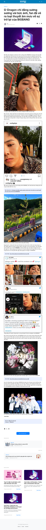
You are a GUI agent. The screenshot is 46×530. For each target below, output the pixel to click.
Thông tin (5, 6)
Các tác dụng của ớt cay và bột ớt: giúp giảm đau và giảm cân (19, 456)
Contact (23, 526)
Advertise (26, 526)
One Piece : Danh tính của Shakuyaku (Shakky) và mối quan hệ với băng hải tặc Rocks (13, 507)
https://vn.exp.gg (12, 420)
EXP (21, 524)
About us (19, 526)
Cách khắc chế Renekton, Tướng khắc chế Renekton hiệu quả (33, 482)
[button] (4, 1)
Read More (18, 489)
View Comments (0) (22, 433)
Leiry (7, 23)
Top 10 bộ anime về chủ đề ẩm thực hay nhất (19, 253)
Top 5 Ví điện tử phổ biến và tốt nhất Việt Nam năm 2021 (12, 482)
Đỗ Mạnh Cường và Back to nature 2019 (19, 444)
